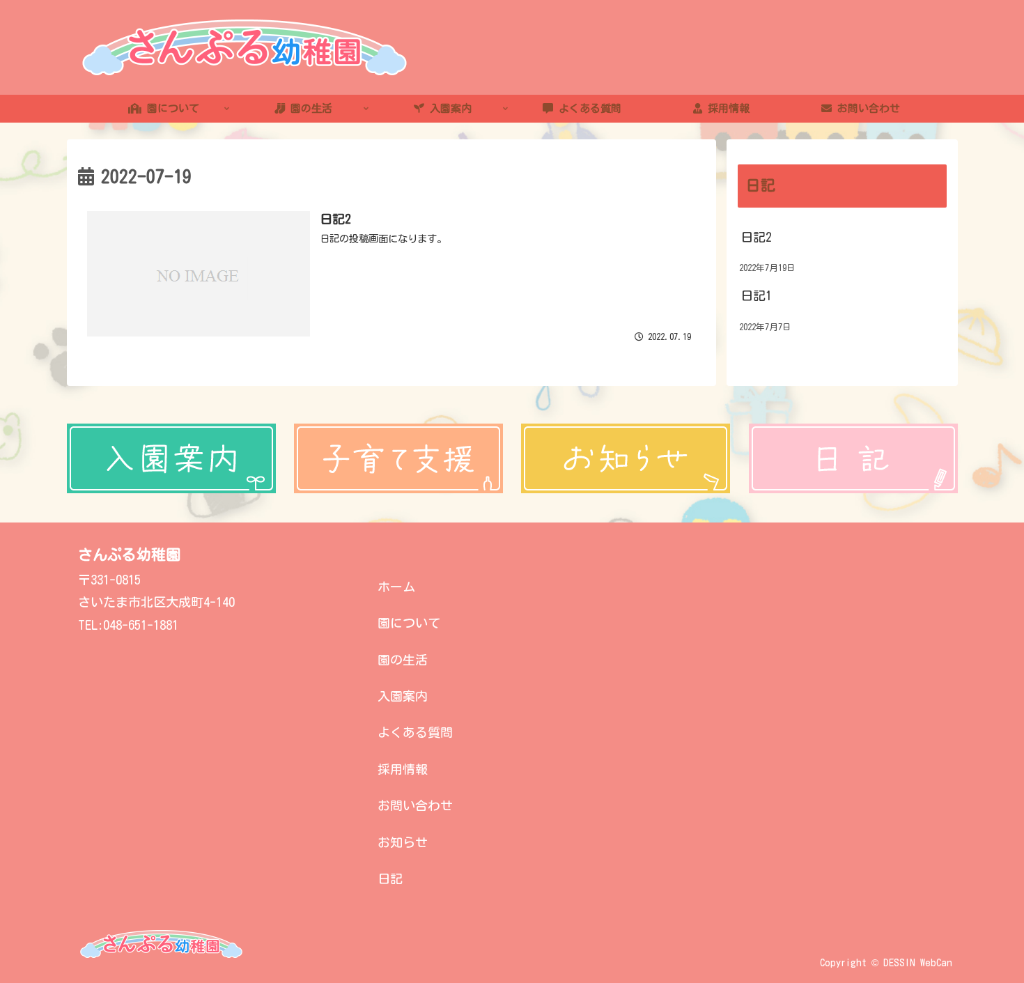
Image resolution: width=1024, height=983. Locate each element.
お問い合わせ (415, 805)
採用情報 (403, 769)
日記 (390, 878)
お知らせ (403, 842)
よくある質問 (415, 732)
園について (409, 623)
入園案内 (403, 696)
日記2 (756, 237)
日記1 (756, 296)
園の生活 (403, 659)
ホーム (396, 586)
